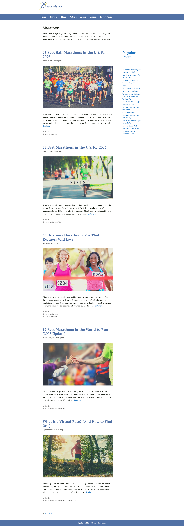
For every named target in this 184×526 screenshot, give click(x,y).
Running (53, 17)
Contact (93, 17)
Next (51, 513)
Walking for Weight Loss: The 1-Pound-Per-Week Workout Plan (131, 96)
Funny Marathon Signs (130, 91)
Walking (73, 17)
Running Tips (56, 222)
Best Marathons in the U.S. (131, 88)
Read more (47, 126)
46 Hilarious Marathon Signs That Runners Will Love (71, 237)
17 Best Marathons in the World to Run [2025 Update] (75, 331)
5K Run (47, 134)
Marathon (54, 134)
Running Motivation (59, 408)
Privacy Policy (106, 17)
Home (43, 17)
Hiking (63, 17)
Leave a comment (51, 317)
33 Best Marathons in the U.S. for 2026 (74, 147)
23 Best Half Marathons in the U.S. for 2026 (74, 54)
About (83, 17)
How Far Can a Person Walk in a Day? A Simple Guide (130, 82)
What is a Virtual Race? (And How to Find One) (77, 423)
